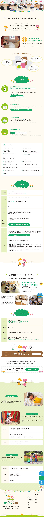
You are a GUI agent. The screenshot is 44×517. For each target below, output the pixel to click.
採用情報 (36, 499)
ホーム (28, 494)
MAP (17, 508)
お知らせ (36, 497)
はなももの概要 (30, 499)
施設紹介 (29, 497)
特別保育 (29, 507)
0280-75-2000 (14, 94)
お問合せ (36, 502)
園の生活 (28, 502)
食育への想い (37, 494)
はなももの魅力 (30, 505)
